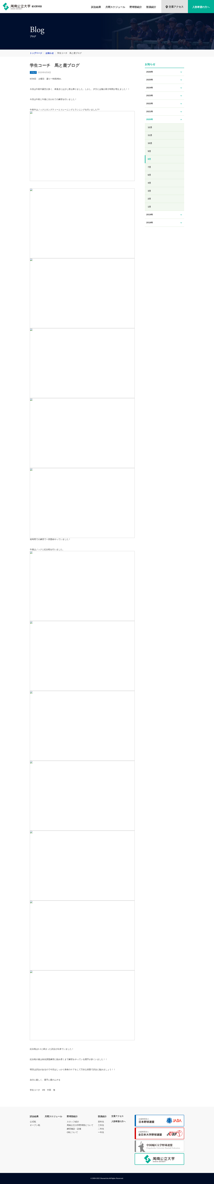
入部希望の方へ (201, 7)
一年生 (101, 1132)
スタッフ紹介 (73, 1121)
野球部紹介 (136, 7)
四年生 (101, 1121)
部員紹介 (151, 7)
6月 (149, 175)
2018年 (164, 222)
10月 (150, 143)
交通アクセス (176, 6)
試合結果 (96, 7)
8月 (149, 159)
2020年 (164, 119)
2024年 (164, 87)
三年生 (101, 1125)
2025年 (164, 79)
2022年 (164, 103)
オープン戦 (35, 1125)
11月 (150, 135)
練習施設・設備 (74, 1129)
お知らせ (50, 53)
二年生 (101, 1129)
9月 (149, 151)
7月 (149, 167)
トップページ (36, 53)
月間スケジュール (115, 7)
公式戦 (33, 1121)
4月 (149, 183)
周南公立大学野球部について (80, 1125)
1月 (149, 207)
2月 (149, 199)
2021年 (164, 111)
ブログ (33, 73)
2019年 (164, 214)
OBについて (72, 1132)
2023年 (164, 95)
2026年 (164, 72)
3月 (149, 191)
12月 (150, 127)
